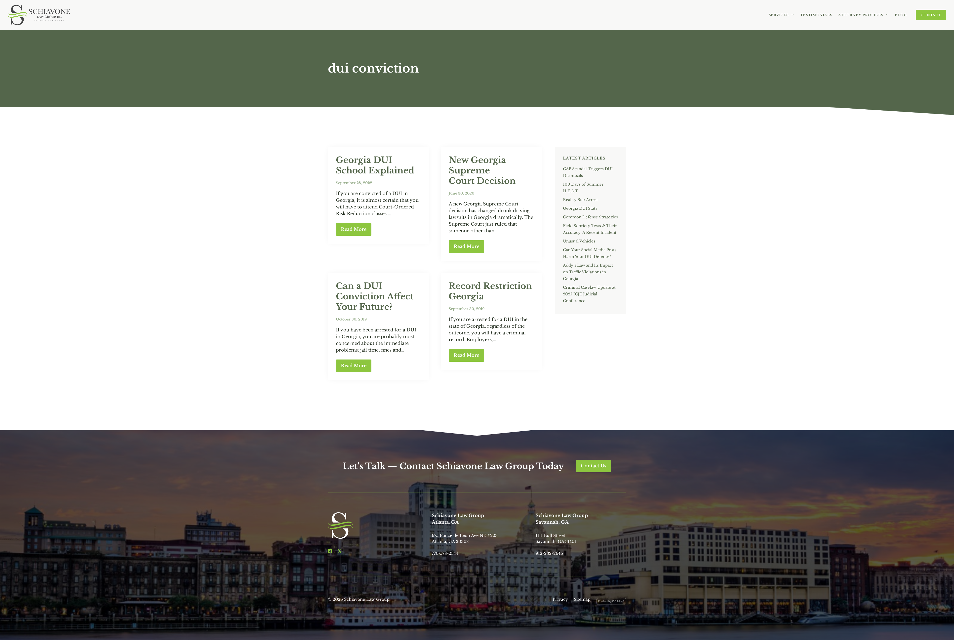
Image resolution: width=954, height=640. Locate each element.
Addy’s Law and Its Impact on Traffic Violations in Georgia (588, 272)
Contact (931, 15)
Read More (353, 229)
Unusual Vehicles (579, 241)
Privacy (560, 599)
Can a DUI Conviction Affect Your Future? (374, 296)
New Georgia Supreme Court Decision (482, 170)
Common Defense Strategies (590, 217)
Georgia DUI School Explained (375, 165)
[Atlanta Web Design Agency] (611, 602)
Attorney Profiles (860, 15)
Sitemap (582, 599)
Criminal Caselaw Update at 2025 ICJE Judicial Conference (589, 294)
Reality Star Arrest (580, 199)
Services (779, 15)
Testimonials (816, 15)
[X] (339, 551)
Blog (901, 15)
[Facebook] (330, 551)
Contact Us (593, 466)
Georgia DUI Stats (580, 208)
